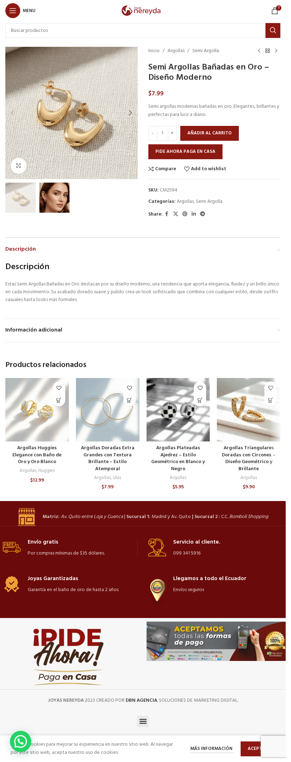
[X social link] (175, 214)
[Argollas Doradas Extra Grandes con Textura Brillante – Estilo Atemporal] (107, 409)
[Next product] (276, 51)
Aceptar (258, 748)
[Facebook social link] (167, 214)
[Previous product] (259, 51)
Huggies (46, 470)
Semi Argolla (205, 51)
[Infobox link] (143, 517)
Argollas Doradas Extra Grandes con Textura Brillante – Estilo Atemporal (107, 458)
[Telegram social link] (202, 214)
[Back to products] (267, 51)
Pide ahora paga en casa (185, 151)
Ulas (117, 478)
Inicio (154, 51)
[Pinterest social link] (185, 214)
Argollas (176, 51)
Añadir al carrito (209, 133)
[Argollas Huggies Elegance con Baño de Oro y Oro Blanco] (37, 409)
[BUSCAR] (272, 30)
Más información (212, 748)
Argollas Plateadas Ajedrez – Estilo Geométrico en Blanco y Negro (178, 458)
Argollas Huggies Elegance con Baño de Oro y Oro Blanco (36, 455)
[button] (12, 113)
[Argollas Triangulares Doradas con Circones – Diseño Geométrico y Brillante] (248, 409)
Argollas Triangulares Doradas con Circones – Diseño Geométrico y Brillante (248, 458)
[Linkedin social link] (194, 214)
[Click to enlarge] (19, 166)
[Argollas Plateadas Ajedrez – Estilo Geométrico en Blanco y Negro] (178, 409)
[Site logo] (143, 11)
